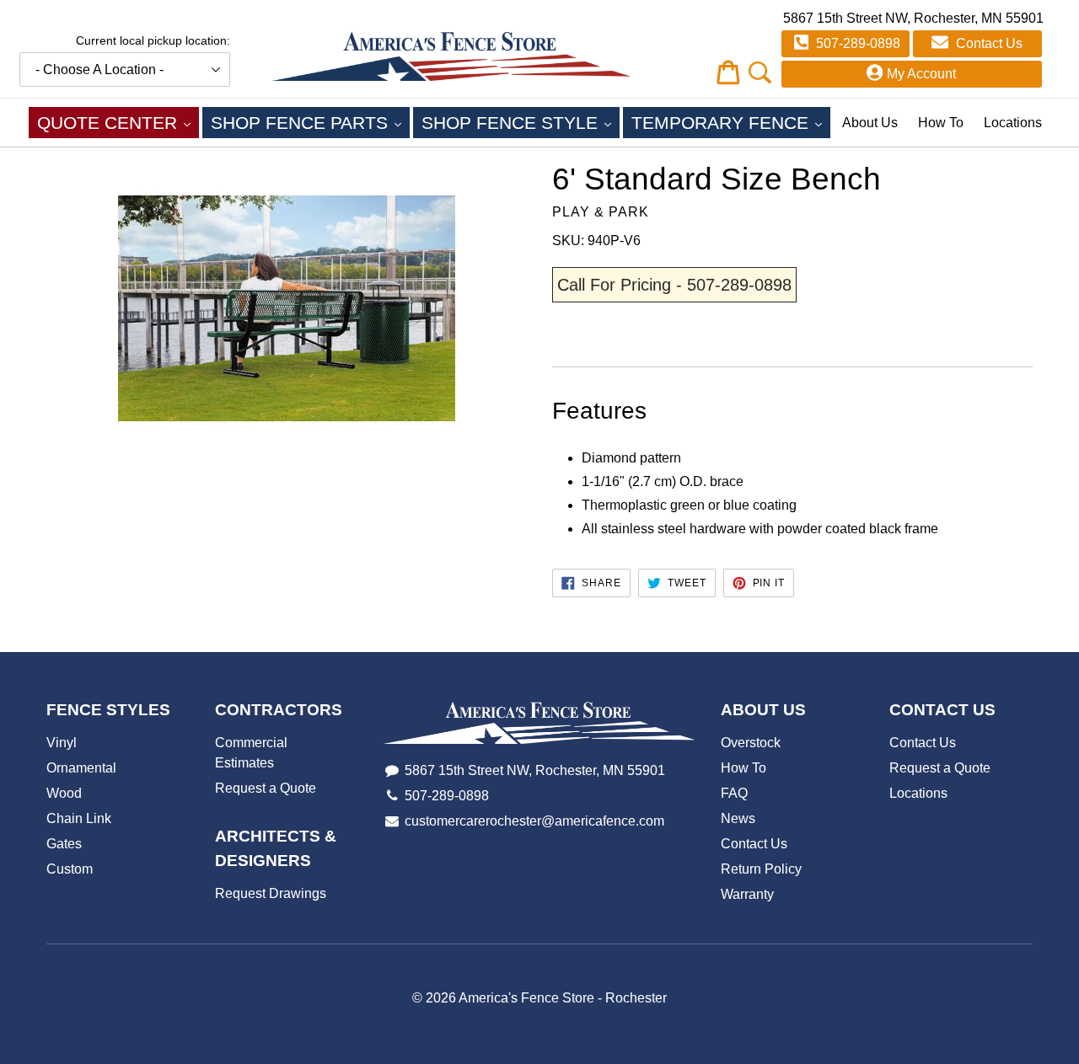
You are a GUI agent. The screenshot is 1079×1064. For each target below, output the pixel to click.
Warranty (747, 894)
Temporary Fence (730, 122)
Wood (64, 793)
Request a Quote (265, 788)
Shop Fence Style (520, 122)
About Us (870, 122)
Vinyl (61, 742)
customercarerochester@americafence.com (534, 821)
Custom (69, 869)
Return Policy (761, 869)
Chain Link (78, 818)
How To (941, 122)
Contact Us (988, 43)
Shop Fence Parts (310, 122)
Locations (1013, 122)
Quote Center (118, 122)
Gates (64, 844)
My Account (921, 74)
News (738, 818)
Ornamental (81, 768)
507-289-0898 (856, 43)
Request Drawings (270, 893)
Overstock (751, 742)
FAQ (734, 793)
